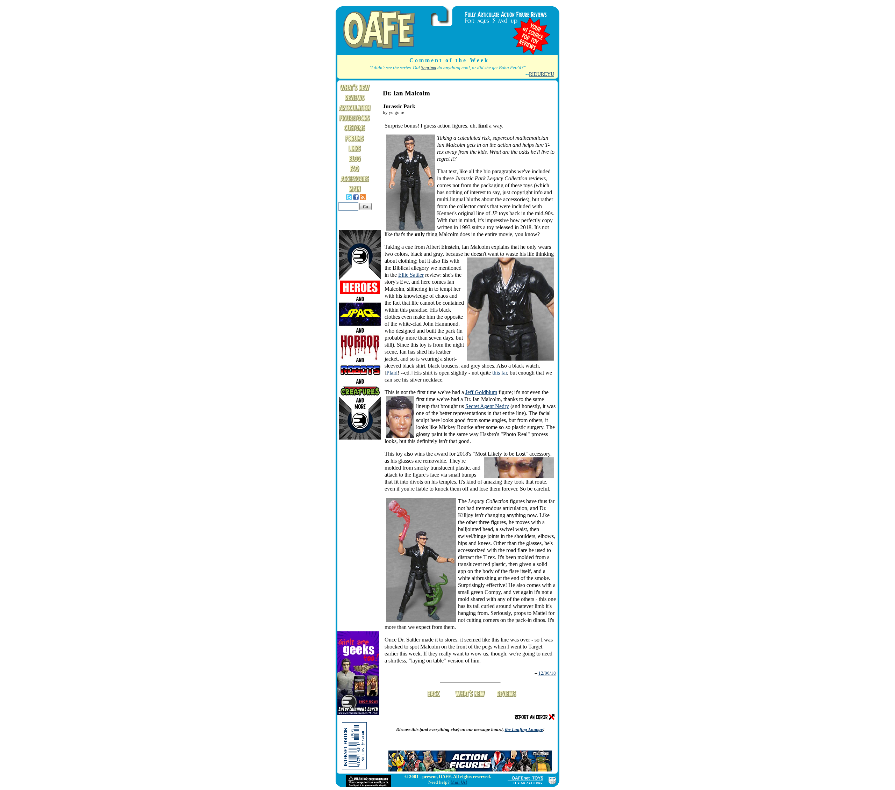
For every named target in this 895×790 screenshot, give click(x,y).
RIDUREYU (541, 74)
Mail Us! (459, 782)
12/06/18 (547, 673)
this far (499, 373)
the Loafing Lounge (524, 729)
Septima (428, 67)
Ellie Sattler (411, 275)
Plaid (392, 373)
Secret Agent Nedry (487, 406)
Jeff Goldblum (481, 392)
